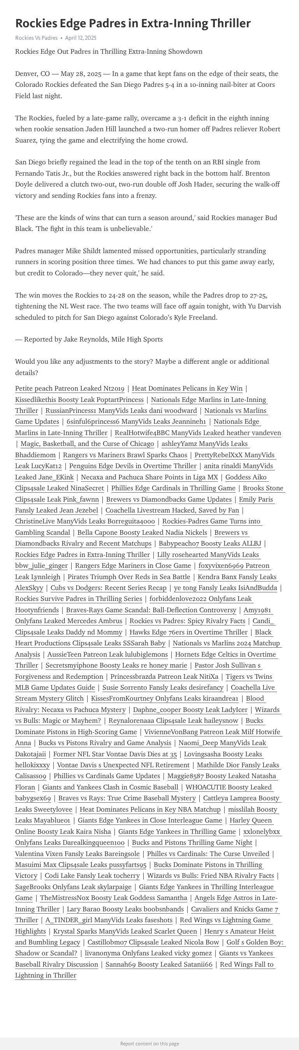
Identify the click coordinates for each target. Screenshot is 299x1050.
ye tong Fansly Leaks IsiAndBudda (225, 587)
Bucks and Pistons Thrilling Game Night (192, 842)
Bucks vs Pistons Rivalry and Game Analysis (105, 742)
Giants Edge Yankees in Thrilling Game (177, 831)
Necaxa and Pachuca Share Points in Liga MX (149, 477)
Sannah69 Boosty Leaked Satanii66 (159, 964)
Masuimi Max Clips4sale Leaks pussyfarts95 (80, 864)
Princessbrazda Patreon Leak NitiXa (164, 676)
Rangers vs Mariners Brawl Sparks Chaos (125, 455)
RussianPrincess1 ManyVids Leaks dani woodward (121, 410)
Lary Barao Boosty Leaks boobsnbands (125, 909)
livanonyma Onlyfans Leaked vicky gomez (148, 953)
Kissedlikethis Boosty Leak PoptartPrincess (79, 399)
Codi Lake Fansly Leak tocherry (92, 875)
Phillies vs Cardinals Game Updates (107, 776)
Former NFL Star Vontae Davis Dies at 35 (115, 754)
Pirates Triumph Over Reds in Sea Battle (129, 577)
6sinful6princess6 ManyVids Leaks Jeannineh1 (136, 421)
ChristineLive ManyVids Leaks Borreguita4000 (85, 521)
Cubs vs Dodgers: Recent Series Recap (109, 587)
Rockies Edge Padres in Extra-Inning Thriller (82, 554)
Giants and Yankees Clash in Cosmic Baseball (110, 787)
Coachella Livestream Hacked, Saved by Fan (172, 510)
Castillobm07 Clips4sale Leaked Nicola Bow (153, 942)
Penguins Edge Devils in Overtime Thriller (133, 466)
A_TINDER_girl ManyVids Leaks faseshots (109, 920)
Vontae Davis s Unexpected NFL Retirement (123, 765)
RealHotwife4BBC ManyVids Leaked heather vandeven (198, 432)
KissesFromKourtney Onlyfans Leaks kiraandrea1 (165, 698)
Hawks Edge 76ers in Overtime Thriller (189, 632)
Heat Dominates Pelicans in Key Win (187, 388)
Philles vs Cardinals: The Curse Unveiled (208, 853)
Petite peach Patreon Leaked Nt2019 (70, 388)
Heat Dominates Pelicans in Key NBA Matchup (150, 809)
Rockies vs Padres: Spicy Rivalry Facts (187, 621)
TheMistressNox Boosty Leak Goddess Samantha (113, 897)
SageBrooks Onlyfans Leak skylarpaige (73, 887)
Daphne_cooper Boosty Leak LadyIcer (190, 709)
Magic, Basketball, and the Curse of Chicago (87, 443)
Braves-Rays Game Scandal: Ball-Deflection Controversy (151, 610)
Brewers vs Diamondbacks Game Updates (169, 499)
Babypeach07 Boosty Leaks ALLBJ (210, 543)
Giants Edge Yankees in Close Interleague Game (150, 820)
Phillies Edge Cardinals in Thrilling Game (173, 488)
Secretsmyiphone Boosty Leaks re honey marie (116, 665)
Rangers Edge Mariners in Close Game (133, 565)
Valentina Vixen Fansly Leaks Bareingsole (77, 853)
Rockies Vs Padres (36, 37)
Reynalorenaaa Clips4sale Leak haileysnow (173, 720)
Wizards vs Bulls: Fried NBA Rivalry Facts (210, 875)
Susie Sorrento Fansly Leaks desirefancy (162, 687)
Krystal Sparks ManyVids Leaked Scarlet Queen (125, 931)
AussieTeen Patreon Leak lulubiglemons (107, 654)
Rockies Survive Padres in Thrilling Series (78, 598)
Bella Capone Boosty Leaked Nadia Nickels (142, 532)
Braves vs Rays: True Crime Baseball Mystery (127, 798)
